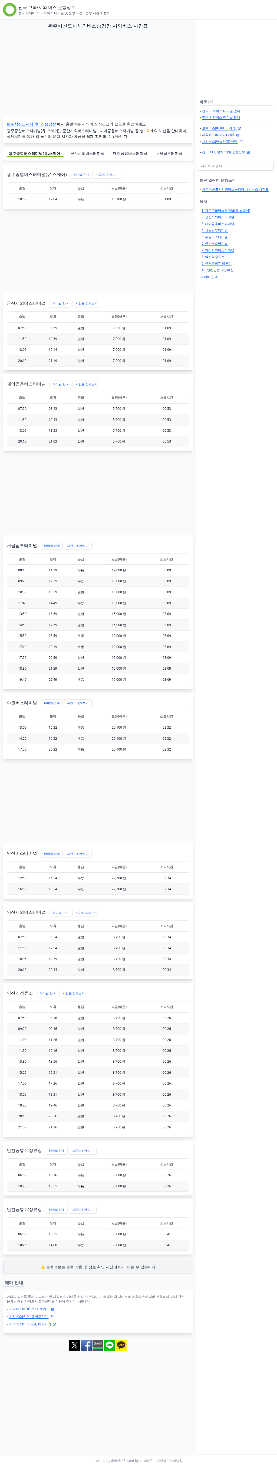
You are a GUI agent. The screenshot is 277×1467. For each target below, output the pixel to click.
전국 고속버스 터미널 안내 (221, 111)
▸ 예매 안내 (210, 276)
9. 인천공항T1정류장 (217, 263)
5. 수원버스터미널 (215, 237)
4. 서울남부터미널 (215, 230)
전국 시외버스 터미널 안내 (221, 117)
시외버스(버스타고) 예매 (220, 141)
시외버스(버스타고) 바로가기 (30, 1324)
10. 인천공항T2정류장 (217, 270)
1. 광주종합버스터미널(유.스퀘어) (226, 210)
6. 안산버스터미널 (215, 243)
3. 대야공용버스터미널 (218, 223)
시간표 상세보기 (107, 174)
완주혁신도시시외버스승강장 (31, 123)
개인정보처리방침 (170, 1460)
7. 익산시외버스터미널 (218, 250)
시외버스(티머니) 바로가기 (29, 1316)
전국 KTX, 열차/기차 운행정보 (224, 152)
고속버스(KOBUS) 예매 (219, 128)
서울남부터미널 (169, 153)
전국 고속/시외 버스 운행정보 (46, 7)
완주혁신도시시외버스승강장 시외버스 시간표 (235, 189)
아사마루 (146, 1460)
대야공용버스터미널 (130, 153)
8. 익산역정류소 (213, 256)
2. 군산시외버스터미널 (218, 217)
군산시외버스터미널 (87, 153)
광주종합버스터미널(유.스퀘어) (35, 153)
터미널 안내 (82, 174)
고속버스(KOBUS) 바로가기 (29, 1308)
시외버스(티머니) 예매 (218, 134)
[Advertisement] (98, 75)
